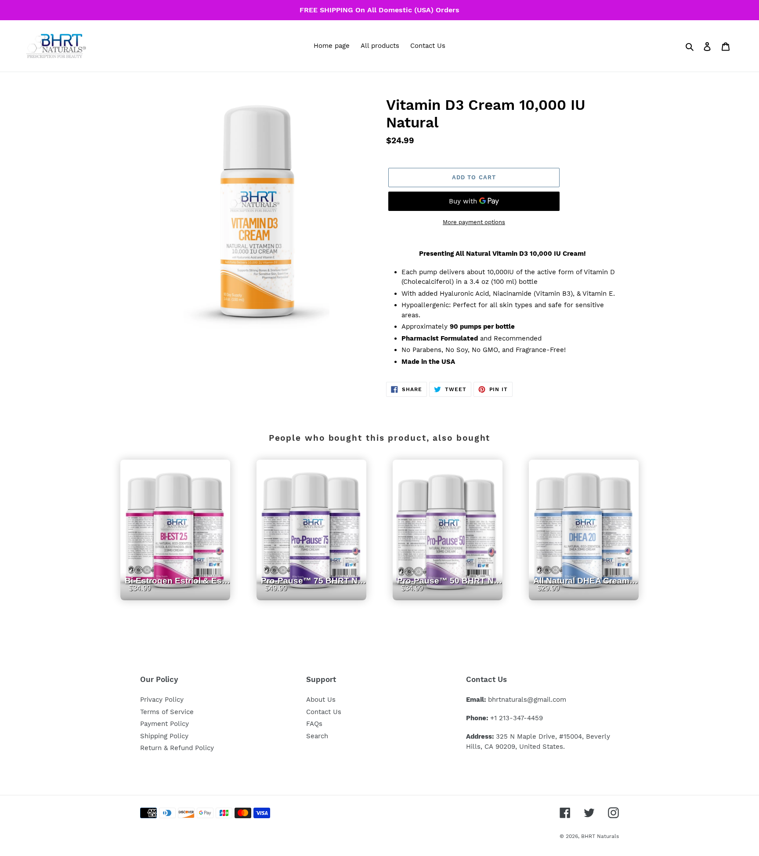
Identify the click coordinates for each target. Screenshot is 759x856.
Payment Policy (164, 724)
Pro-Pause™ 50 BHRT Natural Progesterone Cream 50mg (449, 590)
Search (317, 736)
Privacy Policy (162, 700)
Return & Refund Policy (177, 748)
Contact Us (323, 712)
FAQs (314, 724)
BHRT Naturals (600, 836)
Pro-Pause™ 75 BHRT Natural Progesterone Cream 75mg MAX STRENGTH (313, 590)
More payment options (474, 222)
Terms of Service (167, 712)
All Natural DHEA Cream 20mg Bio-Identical (586, 590)
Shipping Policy (164, 736)
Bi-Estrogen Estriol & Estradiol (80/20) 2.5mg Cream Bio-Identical (177, 590)
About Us (321, 700)
